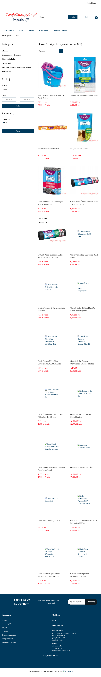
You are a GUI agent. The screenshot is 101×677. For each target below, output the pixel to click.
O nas (54, 620)
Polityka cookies (7, 639)
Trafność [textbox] (42, 51)
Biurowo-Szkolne (60, 30)
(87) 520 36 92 (60, 635)
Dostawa (5, 631)
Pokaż (18, 131)
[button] (6, 615)
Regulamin (5, 628)
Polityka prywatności (9, 642)
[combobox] (50, 51)
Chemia (31, 30)
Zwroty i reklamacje (9, 635)
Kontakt (4, 620)
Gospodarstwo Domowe (13, 30)
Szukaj (18, 106)
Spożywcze (6, 71)
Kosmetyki (43, 30)
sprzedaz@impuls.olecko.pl (66, 633)
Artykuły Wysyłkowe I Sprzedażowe (17, 67)
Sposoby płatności (8, 624)
